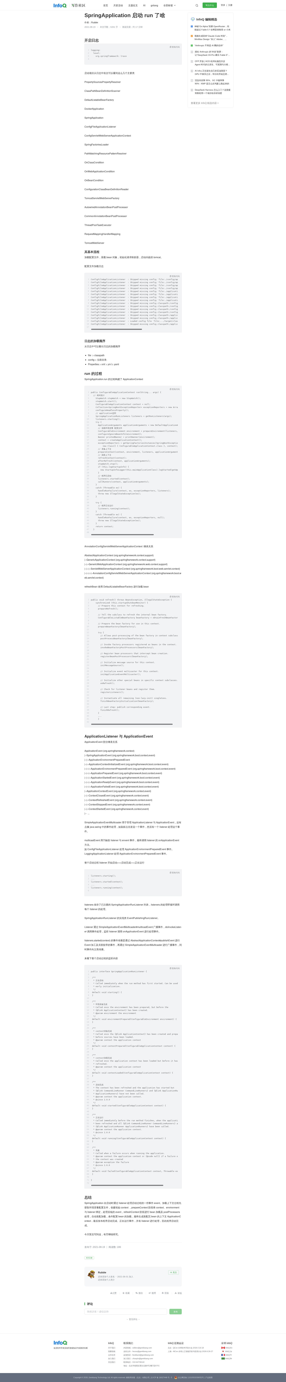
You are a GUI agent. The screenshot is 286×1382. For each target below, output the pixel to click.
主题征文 (133, 5)
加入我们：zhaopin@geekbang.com (138, 1359)
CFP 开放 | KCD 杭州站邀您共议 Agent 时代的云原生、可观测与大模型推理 (212, 63)
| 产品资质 (209, 1377)
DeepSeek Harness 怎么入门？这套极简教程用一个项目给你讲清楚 (212, 91)
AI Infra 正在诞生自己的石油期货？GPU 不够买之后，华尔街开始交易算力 (212, 73)
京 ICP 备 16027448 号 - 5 (161, 1377)
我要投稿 (111, 1351)
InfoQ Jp (228, 1351)
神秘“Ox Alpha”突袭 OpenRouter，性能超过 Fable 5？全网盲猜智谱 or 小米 (212, 28)
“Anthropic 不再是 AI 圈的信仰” (209, 45)
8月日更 (89, 1258)
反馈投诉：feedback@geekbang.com (138, 1355)
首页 (105, 5)
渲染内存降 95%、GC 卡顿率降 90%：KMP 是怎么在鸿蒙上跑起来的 (212, 82)
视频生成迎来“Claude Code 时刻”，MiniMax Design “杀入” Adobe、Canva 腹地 (211, 38)
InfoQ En (228, 1348)
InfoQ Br (228, 1359)
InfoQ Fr (228, 1355)
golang (154, 5)
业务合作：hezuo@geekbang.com (137, 1351)
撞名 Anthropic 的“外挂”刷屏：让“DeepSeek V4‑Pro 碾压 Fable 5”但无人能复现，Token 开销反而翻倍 (212, 54)
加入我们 (111, 1359)
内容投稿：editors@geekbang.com (137, 1348)
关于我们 (111, 1348)
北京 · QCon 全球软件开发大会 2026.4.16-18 (186, 1348)
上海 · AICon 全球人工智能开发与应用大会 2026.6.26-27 (190, 1351)
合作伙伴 (111, 1355)
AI (144, 5)
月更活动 (118, 5)
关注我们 (111, 1362)
